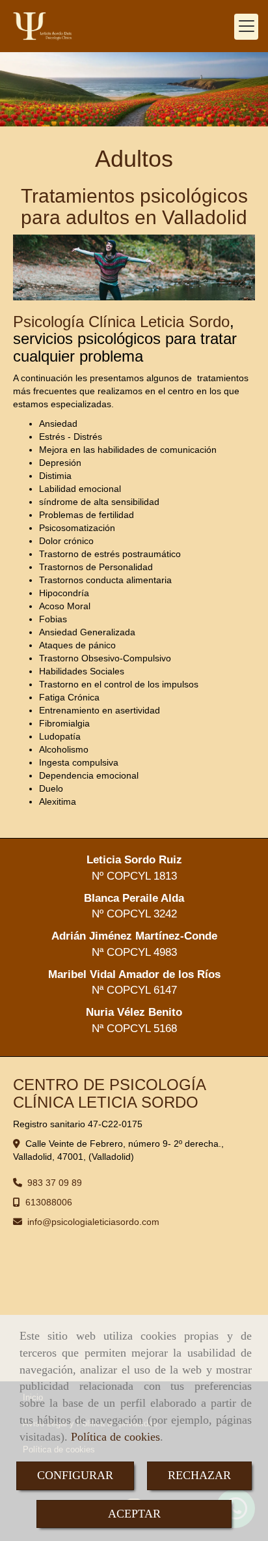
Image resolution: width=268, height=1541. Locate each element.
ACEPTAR (134, 1513)
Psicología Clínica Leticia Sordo (121, 321)
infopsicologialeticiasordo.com (93, 1222)
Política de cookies (115, 1436)
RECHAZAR (199, 1475)
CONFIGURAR (75, 1475)
